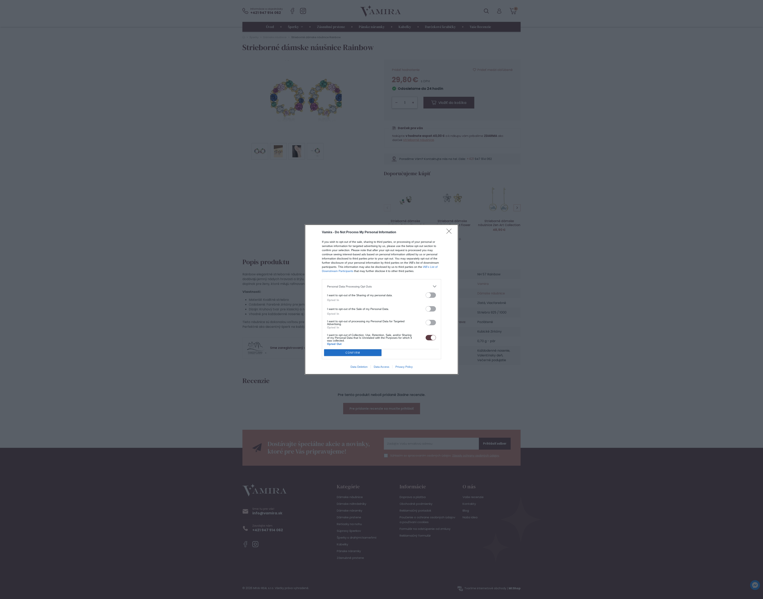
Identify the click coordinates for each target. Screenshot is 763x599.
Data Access (381, 366)
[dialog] (381, 299)
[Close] (450, 232)
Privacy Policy (404, 366)
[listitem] (381, 286)
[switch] (431, 295)
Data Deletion (359, 366)
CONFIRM (353, 352)
